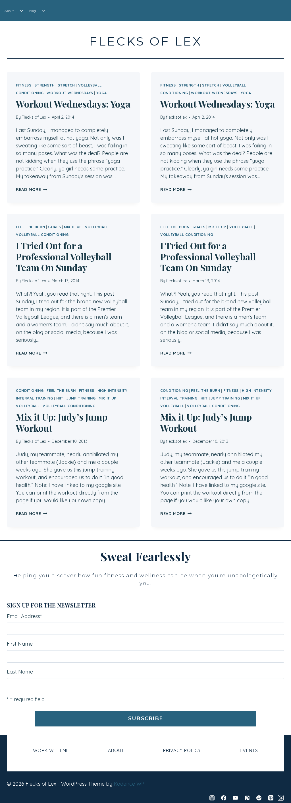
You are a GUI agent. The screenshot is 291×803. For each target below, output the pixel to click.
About (9, 11)
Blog (32, 11)
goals (54, 227)
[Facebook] (224, 798)
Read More (31, 189)
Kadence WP (129, 784)
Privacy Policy (182, 750)
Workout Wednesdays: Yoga (73, 104)
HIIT (60, 398)
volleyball (97, 227)
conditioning (30, 390)
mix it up (73, 227)
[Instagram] (212, 798)
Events (249, 750)
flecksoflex (176, 117)
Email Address (24, 616)
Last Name (20, 671)
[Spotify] (259, 798)
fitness (23, 85)
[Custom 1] (280, 797)
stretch (66, 85)
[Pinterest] (247, 798)
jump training (80, 398)
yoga (101, 92)
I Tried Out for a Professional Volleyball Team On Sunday (63, 256)
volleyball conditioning (42, 234)
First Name (20, 644)
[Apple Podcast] (271, 798)
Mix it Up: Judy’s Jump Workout (61, 422)
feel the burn (30, 227)
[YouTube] (235, 798)
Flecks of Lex (34, 117)
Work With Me (51, 750)
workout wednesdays (70, 92)
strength (44, 85)
